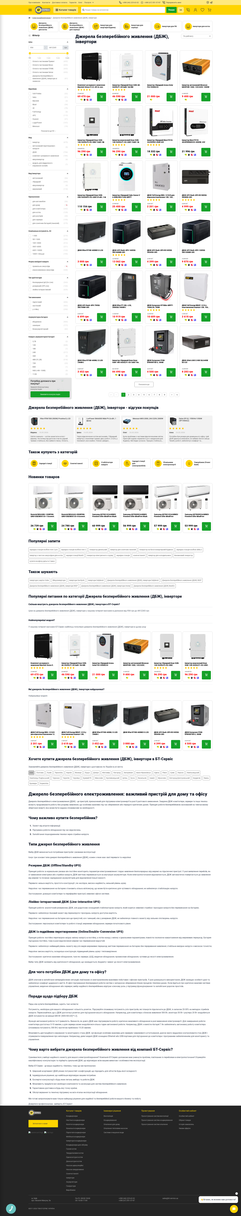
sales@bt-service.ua (170, 1198)
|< (111, 395)
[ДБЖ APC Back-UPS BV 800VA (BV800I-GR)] (190, 209)
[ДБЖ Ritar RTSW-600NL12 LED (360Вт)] (86, 375)
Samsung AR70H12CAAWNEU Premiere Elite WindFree (166, 515)
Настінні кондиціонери (75, 1120)
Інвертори (70, 1178)
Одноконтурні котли (74, 1157)
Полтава (40, 773)
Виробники (70, 1190)
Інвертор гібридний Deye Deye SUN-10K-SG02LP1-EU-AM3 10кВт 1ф (126, 362)
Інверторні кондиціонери (76, 1141)
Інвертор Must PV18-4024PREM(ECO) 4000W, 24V (193, 141)
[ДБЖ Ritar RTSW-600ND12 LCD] (86, 265)
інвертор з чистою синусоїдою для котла (46, 555)
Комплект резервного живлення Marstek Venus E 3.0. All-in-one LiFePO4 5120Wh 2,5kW (91, 87)
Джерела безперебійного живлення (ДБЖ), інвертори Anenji (105, 586)
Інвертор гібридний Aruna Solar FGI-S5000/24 (103, 664)
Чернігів (66, 778)
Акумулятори (71, 1182)
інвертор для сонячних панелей (123, 550)
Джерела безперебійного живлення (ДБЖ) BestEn (154, 586)
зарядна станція (123, 555)
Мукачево (162, 778)
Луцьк (87, 773)
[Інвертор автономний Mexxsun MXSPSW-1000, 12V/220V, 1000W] (186, 99)
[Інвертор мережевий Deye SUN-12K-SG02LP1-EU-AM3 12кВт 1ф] (120, 154)
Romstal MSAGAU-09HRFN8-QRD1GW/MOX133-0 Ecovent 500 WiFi (73, 516)
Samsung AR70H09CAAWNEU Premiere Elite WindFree (197, 515)
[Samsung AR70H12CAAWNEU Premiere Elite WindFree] (162, 529)
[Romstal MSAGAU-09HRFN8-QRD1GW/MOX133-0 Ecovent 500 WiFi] (70, 529)
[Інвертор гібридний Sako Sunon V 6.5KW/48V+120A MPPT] (120, 209)
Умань (206, 778)
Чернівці (76, 778)
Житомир (106, 773)
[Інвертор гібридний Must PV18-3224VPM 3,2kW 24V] (155, 154)
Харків (69, 773)
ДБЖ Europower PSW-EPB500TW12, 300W (156, 361)
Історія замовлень (186, 1124)
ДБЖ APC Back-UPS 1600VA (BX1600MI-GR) (124, 251)
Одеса (156, 773)
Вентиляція (108, 1116)
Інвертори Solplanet (96, 580)
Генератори (71, 1186)
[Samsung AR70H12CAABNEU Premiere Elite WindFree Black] (100, 529)
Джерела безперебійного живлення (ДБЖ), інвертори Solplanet (133, 580)
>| (177, 395)
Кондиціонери (72, 1116)
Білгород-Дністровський (179, 778)
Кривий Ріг (87, 778)
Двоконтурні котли (74, 1161)
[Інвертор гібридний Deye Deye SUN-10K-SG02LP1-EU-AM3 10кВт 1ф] (120, 375)
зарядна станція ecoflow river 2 (73, 550)
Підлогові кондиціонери (76, 1132)
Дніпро (96, 773)
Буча (133, 778)
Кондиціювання (110, 1120)
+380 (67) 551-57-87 (127, 1200)
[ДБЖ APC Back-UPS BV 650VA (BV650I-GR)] (155, 265)
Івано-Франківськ (143, 773)
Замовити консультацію (50, 394)
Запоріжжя (128, 773)
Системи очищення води (114, 1132)
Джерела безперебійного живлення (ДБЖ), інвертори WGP (54, 586)
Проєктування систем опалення (154, 1124)
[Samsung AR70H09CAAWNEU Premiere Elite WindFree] (193, 529)
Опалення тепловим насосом (116, 1128)
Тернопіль (59, 773)
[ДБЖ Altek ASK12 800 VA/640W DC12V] (190, 375)
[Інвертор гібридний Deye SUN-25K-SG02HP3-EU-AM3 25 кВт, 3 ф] (86, 209)
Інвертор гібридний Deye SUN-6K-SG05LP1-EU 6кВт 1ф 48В (126, 86)
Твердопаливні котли (74, 1153)
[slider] (29, 53)
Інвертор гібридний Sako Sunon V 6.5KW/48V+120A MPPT (126, 196)
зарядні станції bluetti (74, 555)
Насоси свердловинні (75, 1169)
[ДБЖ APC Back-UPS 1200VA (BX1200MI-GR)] (190, 265)
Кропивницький (112, 778)
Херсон (181, 773)
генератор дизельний (98, 550)
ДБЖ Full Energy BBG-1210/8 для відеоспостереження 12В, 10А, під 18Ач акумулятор (160, 197)
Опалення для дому (112, 1124)
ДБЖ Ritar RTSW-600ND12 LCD (90, 250)
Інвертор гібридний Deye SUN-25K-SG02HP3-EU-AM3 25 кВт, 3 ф (92, 196)
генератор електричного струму (100, 555)
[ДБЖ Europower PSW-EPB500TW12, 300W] (155, 375)
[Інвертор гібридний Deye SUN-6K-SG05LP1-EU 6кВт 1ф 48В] (120, 99)
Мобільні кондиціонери (75, 1137)
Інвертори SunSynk (76, 580)
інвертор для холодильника (159, 555)
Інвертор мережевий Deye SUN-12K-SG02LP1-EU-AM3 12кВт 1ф (125, 141)
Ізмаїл (152, 778)
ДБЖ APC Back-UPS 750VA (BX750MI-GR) (89, 306)
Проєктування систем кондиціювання (157, 1120)
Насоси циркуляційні (74, 1165)
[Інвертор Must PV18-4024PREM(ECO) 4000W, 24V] (190, 154)
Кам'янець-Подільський (39, 778)
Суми (172, 773)
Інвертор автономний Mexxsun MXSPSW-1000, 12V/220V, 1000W (195, 86)
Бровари (33, 783)
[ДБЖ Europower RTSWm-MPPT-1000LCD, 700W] (155, 320)
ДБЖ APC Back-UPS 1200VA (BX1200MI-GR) (193, 251)
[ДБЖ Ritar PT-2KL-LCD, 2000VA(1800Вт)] (120, 320)
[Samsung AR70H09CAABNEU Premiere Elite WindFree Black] (131, 529)
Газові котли (71, 1149)
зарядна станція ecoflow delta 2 (189, 550)
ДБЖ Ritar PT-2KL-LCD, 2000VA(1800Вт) (121, 306)
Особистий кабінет (186, 1116)
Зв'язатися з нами (40, 1124)
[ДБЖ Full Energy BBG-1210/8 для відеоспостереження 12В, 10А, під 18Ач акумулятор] (155, 209)
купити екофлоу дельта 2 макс (42, 561)
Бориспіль (44, 783)
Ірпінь (125, 778)
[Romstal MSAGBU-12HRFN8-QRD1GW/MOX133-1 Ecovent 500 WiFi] (39, 529)
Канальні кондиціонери (75, 1128)
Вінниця (78, 773)
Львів (49, 773)
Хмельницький (193, 773)
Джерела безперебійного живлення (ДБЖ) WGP (181, 580)
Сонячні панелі (72, 1174)
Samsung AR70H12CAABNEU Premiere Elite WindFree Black (104, 515)
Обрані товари (185, 1120)
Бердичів (196, 778)
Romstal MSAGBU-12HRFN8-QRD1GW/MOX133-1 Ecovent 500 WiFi (42, 516)
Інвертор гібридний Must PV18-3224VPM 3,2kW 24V (160, 141)
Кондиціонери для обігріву (77, 1145)
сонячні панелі (139, 555)
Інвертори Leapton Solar (39, 580)
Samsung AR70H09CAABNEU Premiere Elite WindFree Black (135, 515)
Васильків (142, 778)
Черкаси (55, 778)
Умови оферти (184, 1128)
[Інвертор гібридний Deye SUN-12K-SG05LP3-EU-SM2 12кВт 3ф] (86, 154)
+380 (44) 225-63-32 (127, 1198)
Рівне (164, 773)
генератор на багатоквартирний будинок (156, 550)
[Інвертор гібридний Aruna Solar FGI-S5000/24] (151, 99)
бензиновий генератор (183, 555)
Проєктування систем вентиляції (154, 1116)
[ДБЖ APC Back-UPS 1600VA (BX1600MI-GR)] (120, 265)
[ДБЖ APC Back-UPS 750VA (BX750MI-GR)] (86, 320)
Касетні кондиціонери (75, 1124)
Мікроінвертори (59, 580)
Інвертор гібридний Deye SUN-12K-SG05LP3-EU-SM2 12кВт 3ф (91, 141)
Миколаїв (99, 778)
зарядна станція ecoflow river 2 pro (44, 550)
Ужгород (116, 773)
